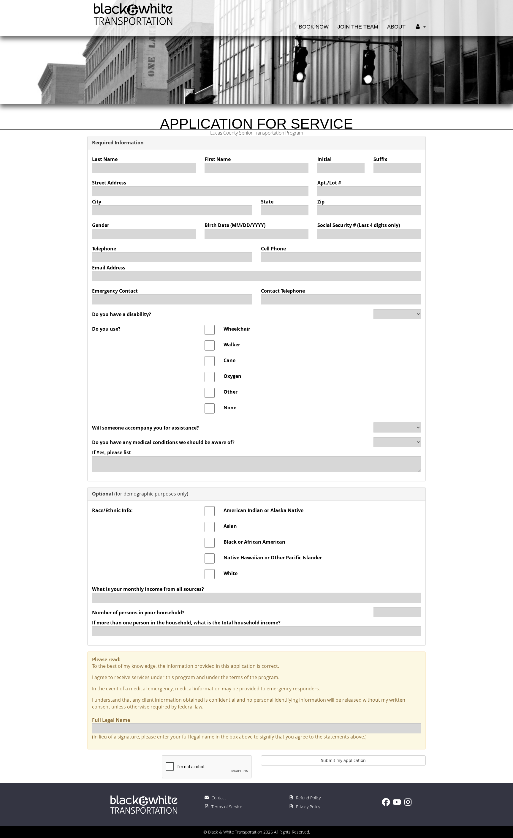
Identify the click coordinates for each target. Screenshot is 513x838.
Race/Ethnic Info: (112, 510)
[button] (420, 15)
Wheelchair (237, 329)
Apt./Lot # (329, 182)
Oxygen (232, 376)
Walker (232, 344)
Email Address (108, 267)
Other (231, 392)
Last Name (105, 159)
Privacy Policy (307, 806)
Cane (229, 360)
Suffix (380, 159)
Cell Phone (273, 248)
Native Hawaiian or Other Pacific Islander (273, 557)
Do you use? (106, 329)
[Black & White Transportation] (131, 13)
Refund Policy (308, 798)
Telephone (104, 248)
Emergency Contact (115, 291)
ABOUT (396, 27)
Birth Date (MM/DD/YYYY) (235, 225)
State (267, 201)
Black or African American (254, 542)
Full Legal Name (111, 720)
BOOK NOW (314, 27)
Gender (100, 225)
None (230, 407)
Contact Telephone (283, 291)
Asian (230, 526)
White (231, 573)
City (96, 201)
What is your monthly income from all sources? (148, 589)
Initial (324, 159)
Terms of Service (226, 806)
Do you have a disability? (121, 314)
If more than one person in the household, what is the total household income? (186, 622)
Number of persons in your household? (138, 612)
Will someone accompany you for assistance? (145, 427)
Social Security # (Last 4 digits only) (358, 225)
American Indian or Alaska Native (263, 510)
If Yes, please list (111, 452)
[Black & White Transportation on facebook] (387, 804)
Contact (218, 798)
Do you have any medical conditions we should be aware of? (163, 442)
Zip (320, 201)
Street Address (109, 182)
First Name (218, 159)
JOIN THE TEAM (358, 27)
